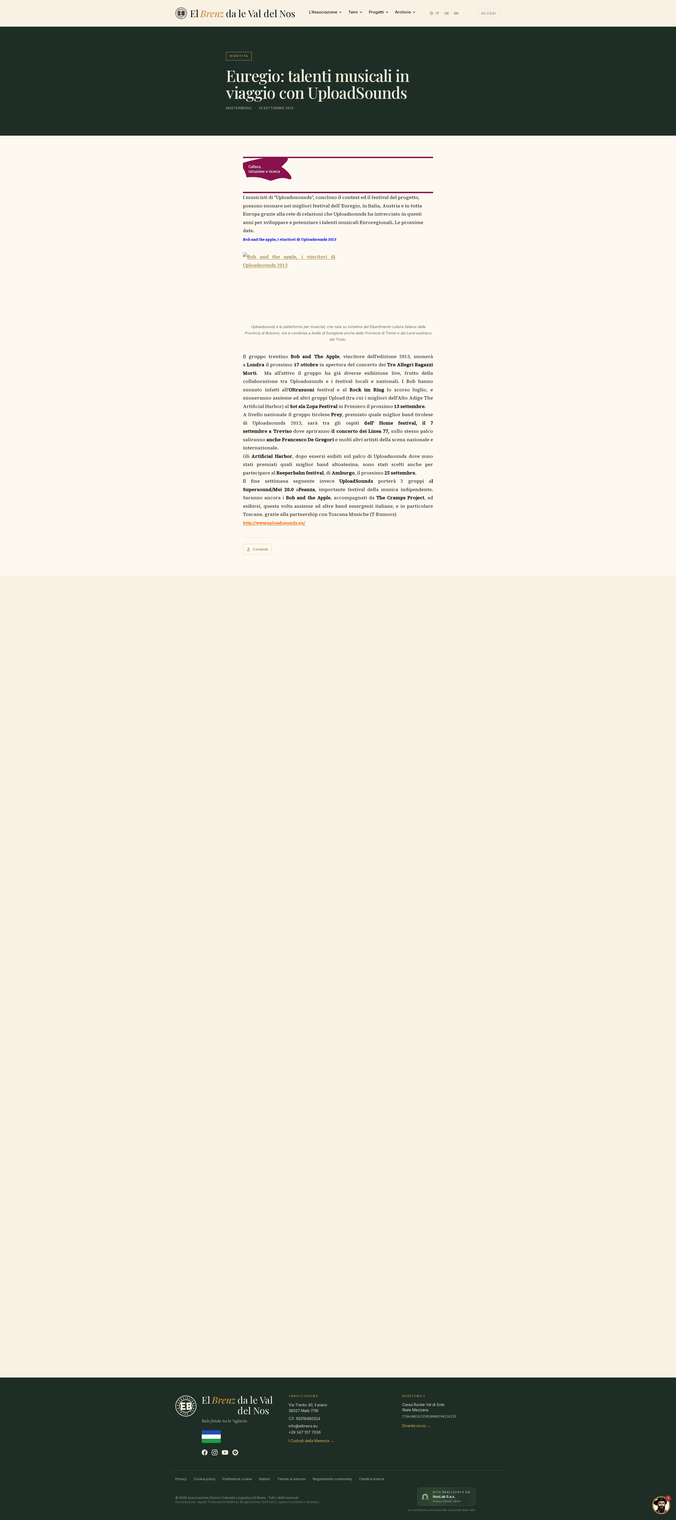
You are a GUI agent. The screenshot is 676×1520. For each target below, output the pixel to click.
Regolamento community (332, 1479)
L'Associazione (323, 12)
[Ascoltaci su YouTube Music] (235, 1452)
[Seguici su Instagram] (215, 1452)
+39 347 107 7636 (305, 1432)
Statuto (264, 1479)
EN (456, 13)
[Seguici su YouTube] (225, 1452)
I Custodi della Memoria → (311, 1440)
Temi (353, 12)
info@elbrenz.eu (303, 1426)
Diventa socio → (416, 1425)
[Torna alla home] (181, 13)
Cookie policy (204, 1479)
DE (447, 13)
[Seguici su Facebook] (205, 1452)
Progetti (376, 12)
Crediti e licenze (371, 1479)
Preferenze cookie (237, 1479)
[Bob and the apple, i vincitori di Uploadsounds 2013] (338, 283)
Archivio (403, 12)
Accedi (488, 13)
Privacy (181, 1479)
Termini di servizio (291, 1479)
